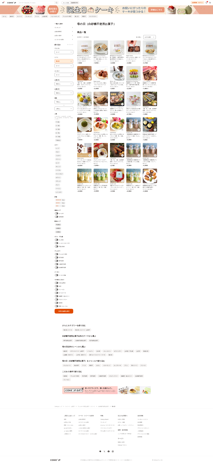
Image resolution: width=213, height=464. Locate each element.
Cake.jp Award (104, 419)
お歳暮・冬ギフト (68, 355)
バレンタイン (107, 351)
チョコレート (67, 365)
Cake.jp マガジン (122, 445)
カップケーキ (117, 365)
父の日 (98, 351)
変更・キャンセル (68, 425)
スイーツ (19, 16)
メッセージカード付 (64, 243)
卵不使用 (61, 260)
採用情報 (140, 436)
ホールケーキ (62, 293)
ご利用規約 (140, 431)
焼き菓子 (76, 365)
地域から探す (121, 442)
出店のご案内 (121, 419)
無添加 (60, 303)
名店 (60, 286)
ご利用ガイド (67, 434)
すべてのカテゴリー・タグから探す (88, 434)
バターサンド (106, 365)
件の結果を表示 (63, 311)
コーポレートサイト (143, 419)
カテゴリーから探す (84, 422)
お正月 (138, 351)
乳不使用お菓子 (94, 340)
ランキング (29, 16)
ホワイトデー (117, 351)
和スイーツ (134, 365)
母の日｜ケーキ (68, 330)
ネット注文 (66, 2)
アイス (37, 16)
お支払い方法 (67, 422)
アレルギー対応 (67, 16)
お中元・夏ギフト (81, 355)
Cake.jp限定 (62, 283)
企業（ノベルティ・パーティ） (126, 425)
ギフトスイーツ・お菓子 (77, 351)
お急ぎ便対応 (82, 419)
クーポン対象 (62, 275)
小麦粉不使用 (62, 264)
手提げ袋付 (62, 246)
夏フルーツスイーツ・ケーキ (97, 355)
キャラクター (93, 16)
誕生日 (12, 16)
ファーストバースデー (106, 428)
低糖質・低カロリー (64, 296)
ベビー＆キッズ (55, 16)
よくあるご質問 (68, 431)
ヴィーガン (62, 289)
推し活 (77, 16)
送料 (65, 419)
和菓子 (84, 16)
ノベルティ (90, 351)
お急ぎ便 (44, 16)
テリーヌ (143, 365)
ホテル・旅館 (121, 422)
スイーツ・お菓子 (70, 406)
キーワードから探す (84, 431)
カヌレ (98, 365)
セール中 (61, 213)
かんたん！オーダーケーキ (107, 425)
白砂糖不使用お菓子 (103, 406)
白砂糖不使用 (62, 267)
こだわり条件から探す (84, 428)
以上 (63, 200)
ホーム (4, 16)
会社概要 (140, 422)
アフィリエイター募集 (143, 434)
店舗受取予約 (74, 2)
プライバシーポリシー (143, 428)
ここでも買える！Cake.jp (124, 433)
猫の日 (110, 355)
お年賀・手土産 (129, 351)
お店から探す (82, 425)
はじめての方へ (68, 428)
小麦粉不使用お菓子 (80, 340)
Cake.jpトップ (58, 406)
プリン (126, 365)
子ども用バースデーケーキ (107, 431)
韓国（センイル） (63, 306)
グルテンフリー (63, 299)
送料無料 (61, 216)
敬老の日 (145, 351)
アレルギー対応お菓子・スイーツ (86, 406)
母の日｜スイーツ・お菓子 (82, 330)
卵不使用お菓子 (68, 340)
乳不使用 (61, 257)
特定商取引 (140, 425)
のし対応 (61, 240)
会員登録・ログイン (197, 2)
